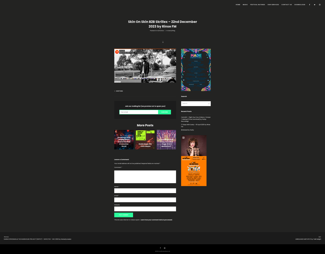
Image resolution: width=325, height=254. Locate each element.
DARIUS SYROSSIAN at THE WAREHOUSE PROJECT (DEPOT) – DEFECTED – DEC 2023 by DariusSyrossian (37, 238)
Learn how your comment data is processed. (156, 220)
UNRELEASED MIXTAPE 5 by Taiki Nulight (308, 238)
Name (116, 187)
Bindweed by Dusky (187, 130)
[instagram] (319, 4)
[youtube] (164, 248)
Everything (171, 31)
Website (117, 205)
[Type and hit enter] (209, 103)
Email (116, 196)
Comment (118, 167)
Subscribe (164, 112)
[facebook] (309, 4)
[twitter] (314, 4)
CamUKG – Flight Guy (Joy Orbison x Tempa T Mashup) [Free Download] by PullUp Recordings (195, 119)
